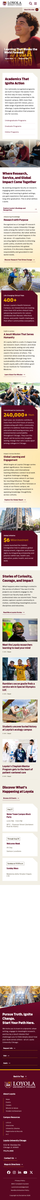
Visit (5, 1056)
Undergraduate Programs (15, 120)
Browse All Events (9, 798)
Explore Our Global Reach (14, 500)
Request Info (23, 59)
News (8, 1099)
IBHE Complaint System (20, 1184)
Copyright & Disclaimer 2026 (20, 1195)
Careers (8, 1105)
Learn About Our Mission (13, 375)
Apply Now (9, 59)
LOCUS (8, 1123)
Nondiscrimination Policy (20, 1190)
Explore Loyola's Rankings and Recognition (14, 209)
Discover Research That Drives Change (18, 260)
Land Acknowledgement (20, 1187)
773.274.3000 (8, 1151)
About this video (29, 9)
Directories (10, 1126)
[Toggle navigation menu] (35, 4)
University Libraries (13, 1128)
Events (8, 1102)
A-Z (7, 1134)
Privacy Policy (20, 1181)
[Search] (31, 4)
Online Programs (12, 132)
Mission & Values (12, 1108)
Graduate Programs (13, 126)
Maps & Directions (12, 1164)
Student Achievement (14, 1111)
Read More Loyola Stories (12, 612)
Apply (5, 1063)
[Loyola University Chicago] (12, 4)
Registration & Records (14, 1131)
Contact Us (9, 1158)
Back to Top (18, 1076)
